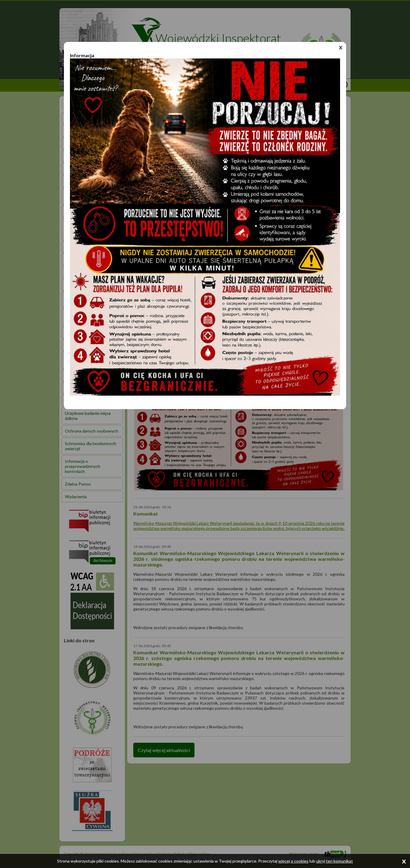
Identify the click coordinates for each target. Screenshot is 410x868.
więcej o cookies (293, 861)
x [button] (340, 47)
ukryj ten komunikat (334, 861)
